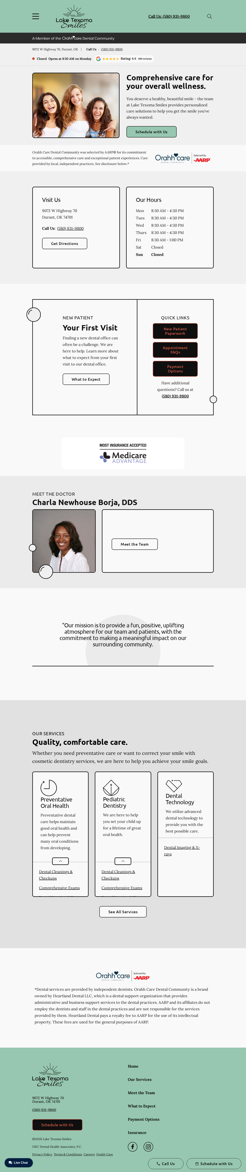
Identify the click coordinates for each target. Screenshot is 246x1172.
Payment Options (175, 368)
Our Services (140, 1079)
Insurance (137, 1132)
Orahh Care (104, 1154)
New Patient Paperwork (175, 331)
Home (133, 1066)
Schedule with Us (151, 131)
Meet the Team (135, 544)
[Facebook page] (132, 1147)
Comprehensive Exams (59, 887)
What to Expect (86, 379)
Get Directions (64, 243)
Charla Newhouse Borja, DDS (84, 502)
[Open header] (36, 16)
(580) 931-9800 (112, 49)
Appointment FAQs (175, 350)
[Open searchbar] (209, 16)
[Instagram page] (148, 1147)
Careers (89, 1154)
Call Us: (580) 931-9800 (169, 16)
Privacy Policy (42, 1154)
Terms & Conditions (68, 1154)
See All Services (123, 911)
